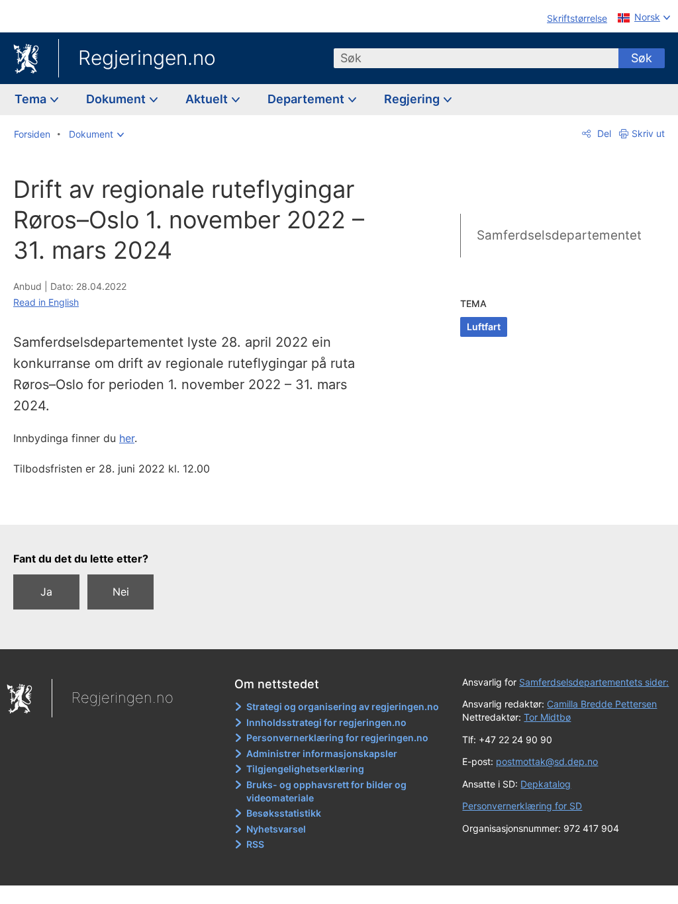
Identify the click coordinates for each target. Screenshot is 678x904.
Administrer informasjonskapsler (321, 753)
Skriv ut (648, 133)
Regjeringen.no (147, 57)
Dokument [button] (117, 99)
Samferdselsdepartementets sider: (594, 682)
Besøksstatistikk (283, 813)
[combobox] (476, 58)
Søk (641, 58)
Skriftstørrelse (577, 18)
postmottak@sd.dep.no (547, 761)
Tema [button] (32, 99)
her (126, 438)
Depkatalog (545, 784)
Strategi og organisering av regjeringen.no (342, 706)
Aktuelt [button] (207, 99)
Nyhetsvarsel (276, 829)
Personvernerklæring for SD (522, 805)
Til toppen (202, 505)
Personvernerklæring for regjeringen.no (337, 737)
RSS (255, 844)
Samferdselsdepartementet (559, 235)
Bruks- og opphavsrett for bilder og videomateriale (326, 791)
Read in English (46, 302)
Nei (121, 591)
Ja (46, 591)
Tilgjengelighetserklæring (305, 768)
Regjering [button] (413, 99)
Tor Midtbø (547, 717)
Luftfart (484, 326)
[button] (96, 134)
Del (603, 133)
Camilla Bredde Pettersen (602, 703)
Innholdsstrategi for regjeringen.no (326, 722)
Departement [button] (307, 99)
